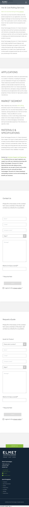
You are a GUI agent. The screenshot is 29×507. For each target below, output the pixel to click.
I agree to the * (13, 288)
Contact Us (14, 446)
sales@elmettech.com (6, 471)
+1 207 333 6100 (5, 470)
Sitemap (4, 491)
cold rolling (20, 105)
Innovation (5, 489)
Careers (4, 485)
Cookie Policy (5, 493)
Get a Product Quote (6, 483)
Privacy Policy (5, 487)
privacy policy (17, 288)
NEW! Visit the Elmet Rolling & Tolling (12, 11)
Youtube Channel (7, 475)
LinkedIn (5, 473)
